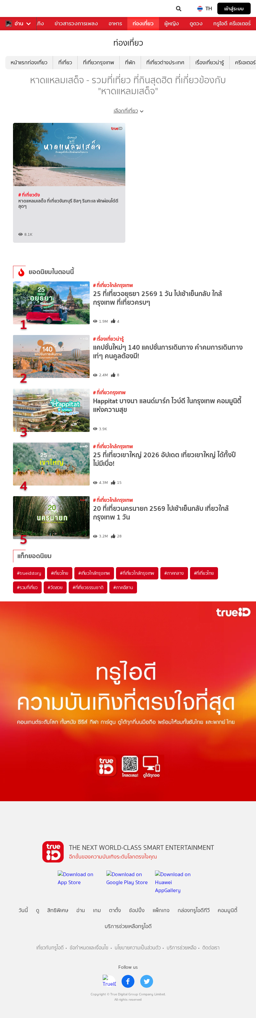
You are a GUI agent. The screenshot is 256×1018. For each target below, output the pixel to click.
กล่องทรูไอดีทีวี (194, 910)
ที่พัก (130, 62)
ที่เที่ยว (65, 62)
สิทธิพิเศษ (57, 910)
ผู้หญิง (171, 23)
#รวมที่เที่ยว (27, 587)
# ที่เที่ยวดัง (29, 194)
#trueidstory (29, 573)
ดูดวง (196, 23)
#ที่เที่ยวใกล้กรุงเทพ (137, 573)
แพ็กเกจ (161, 910)
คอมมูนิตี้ (227, 910)
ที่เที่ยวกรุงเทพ (98, 62)
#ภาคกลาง (174, 573)
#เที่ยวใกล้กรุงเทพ (94, 573)
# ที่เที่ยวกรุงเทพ (109, 392)
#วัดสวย (55, 587)
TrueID (18, 9)
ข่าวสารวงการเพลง (76, 23)
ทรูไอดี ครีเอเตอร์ (232, 23)
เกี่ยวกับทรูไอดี (50, 947)
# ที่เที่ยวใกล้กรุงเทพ (113, 285)
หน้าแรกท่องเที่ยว (29, 62)
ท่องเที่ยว (143, 23)
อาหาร (115, 23)
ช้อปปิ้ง (137, 910)
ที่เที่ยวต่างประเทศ (165, 62)
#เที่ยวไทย (59, 573)
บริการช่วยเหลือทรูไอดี (128, 926)
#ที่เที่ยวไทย (204, 573)
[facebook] (128, 981)
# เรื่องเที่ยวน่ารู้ (108, 339)
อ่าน (19, 24)
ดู (37, 910)
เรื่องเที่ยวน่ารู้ (209, 62)
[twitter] (146, 981)
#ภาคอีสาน (123, 587)
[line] (109, 981)
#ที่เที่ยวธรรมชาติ (88, 587)
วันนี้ (23, 910)
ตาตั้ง (115, 910)
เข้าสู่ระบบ (234, 8)
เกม (97, 910)
